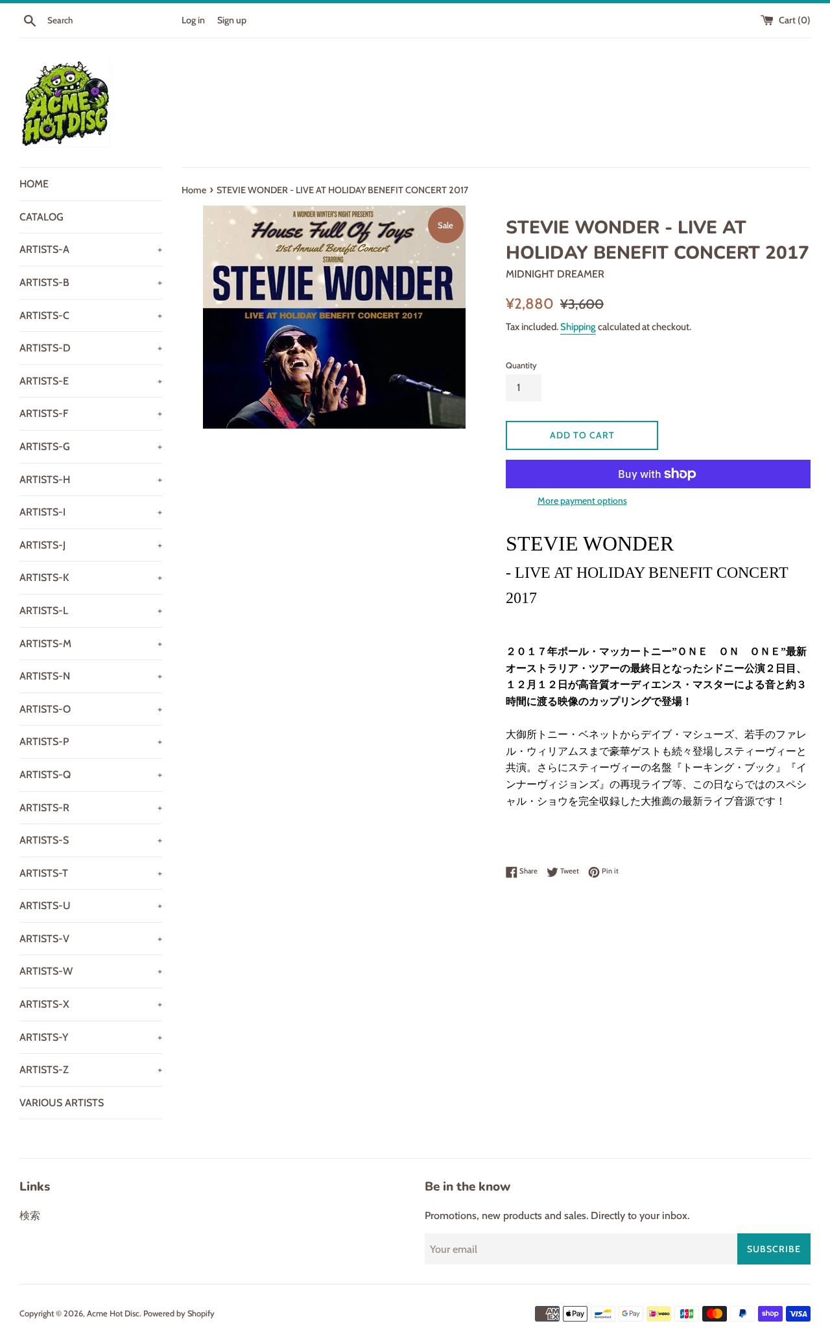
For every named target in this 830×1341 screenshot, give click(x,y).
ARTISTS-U (90, 905)
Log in (193, 20)
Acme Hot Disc (113, 1313)
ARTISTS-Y (90, 1037)
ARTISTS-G (90, 446)
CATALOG (41, 217)
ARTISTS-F (90, 413)
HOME (34, 184)
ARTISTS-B (90, 282)
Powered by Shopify (179, 1313)
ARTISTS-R (90, 807)
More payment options (582, 500)
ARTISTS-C (90, 315)
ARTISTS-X (90, 1004)
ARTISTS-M (90, 643)
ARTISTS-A (90, 249)
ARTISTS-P (90, 741)
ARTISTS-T (90, 873)
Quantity (521, 365)
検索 (29, 1215)
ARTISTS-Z (90, 1069)
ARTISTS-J (90, 545)
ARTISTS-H (90, 479)
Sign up (231, 20)
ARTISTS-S (90, 840)
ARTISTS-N (90, 676)
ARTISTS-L (90, 610)
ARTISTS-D (90, 348)
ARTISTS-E (90, 381)
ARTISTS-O (90, 709)
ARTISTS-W (90, 971)
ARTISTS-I (90, 512)
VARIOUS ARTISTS (61, 1103)
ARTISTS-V (90, 938)
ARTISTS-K (90, 577)
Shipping (578, 327)
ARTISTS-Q (90, 774)
